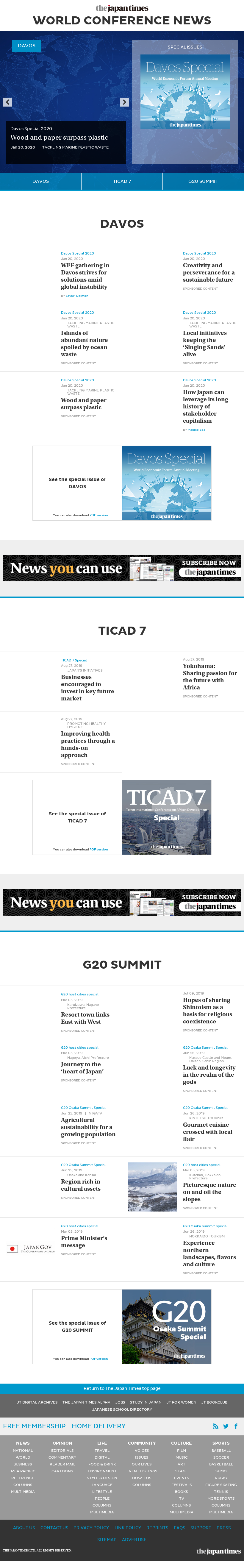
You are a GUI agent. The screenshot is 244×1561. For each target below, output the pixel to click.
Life (102, 1443)
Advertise (134, 1539)
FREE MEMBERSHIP (34, 1426)
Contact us (54, 1528)
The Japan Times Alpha (86, 1402)
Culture (181, 1443)
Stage (181, 1471)
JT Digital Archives (37, 1402)
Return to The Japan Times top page (122, 1388)
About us (24, 1528)
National (23, 1450)
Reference (22, 1478)
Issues (141, 1457)
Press (224, 1528)
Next (124, 102)
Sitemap (107, 1539)
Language (102, 1485)
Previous (7, 102)
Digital (102, 1457)
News (23, 1443)
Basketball (221, 1464)
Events (181, 1478)
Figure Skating (221, 1485)
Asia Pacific (22, 1471)
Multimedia (23, 1492)
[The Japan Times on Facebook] (236, 1426)
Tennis (221, 1492)
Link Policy (128, 1528)
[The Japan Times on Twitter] (226, 1426)
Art (181, 1464)
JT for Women (181, 1402)
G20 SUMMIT (203, 181)
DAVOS (40, 181)
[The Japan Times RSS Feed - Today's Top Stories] (215, 1426)
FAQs (179, 1528)
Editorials (62, 1450)
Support (200, 1528)
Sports (221, 1443)
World (23, 1457)
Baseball (221, 1450)
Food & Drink (102, 1464)
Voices (142, 1450)
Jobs (120, 1402)
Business (22, 1464)
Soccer (221, 1457)
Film (181, 1450)
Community (142, 1443)
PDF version (99, 515)
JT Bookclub (214, 1402)
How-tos (141, 1478)
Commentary (62, 1457)
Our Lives (142, 1464)
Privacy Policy (91, 1528)
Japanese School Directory (122, 1409)
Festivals (181, 1485)
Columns (22, 1485)
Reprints (157, 1528)
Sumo (221, 1471)
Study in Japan (146, 1402)
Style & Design (102, 1478)
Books (181, 1492)
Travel (102, 1450)
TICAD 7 (122, 181)
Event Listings (141, 1471)
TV (181, 1498)
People (102, 1498)
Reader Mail (62, 1464)
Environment (102, 1471)
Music (182, 1457)
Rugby (221, 1478)
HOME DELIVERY (99, 1426)
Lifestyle (102, 1492)
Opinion (62, 1443)
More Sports (221, 1498)
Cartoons (62, 1471)
